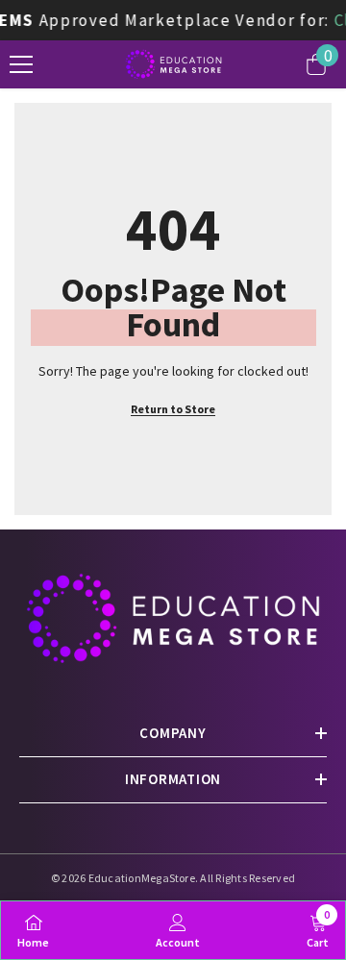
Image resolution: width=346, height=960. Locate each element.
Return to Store (173, 409)
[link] (178, 929)
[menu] (21, 64)
